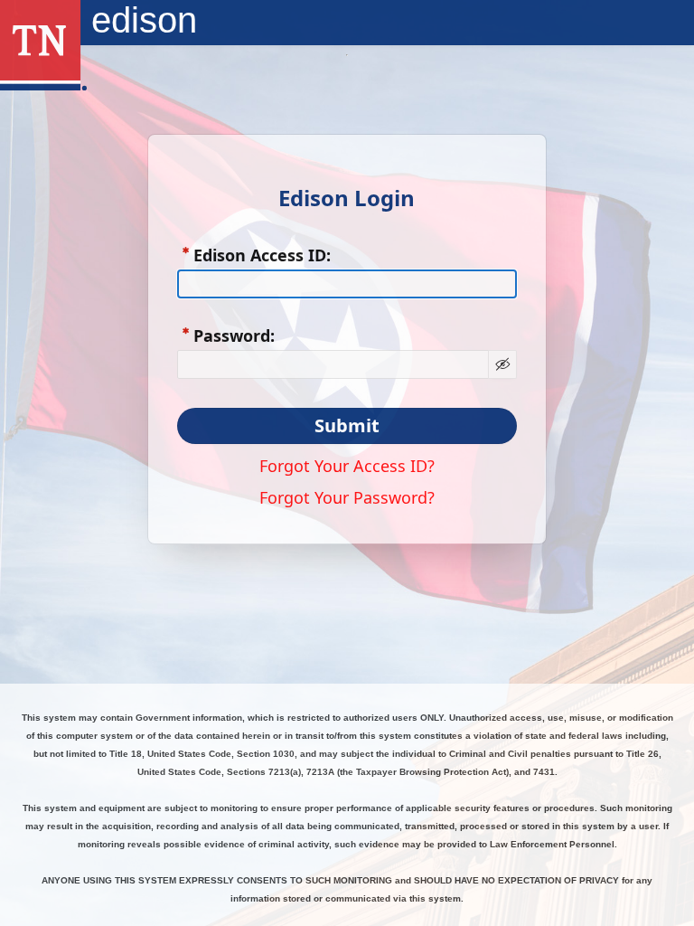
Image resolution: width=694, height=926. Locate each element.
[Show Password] (502, 364)
